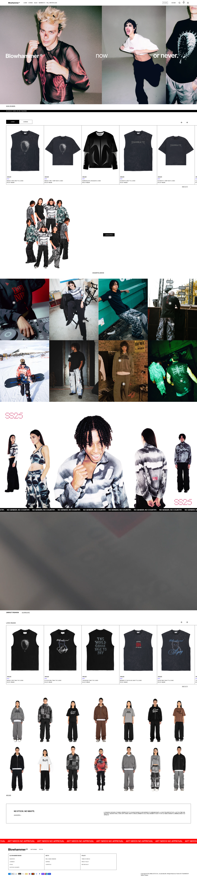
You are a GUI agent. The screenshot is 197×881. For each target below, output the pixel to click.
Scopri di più (26, 612)
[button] (188, 3)
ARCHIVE (8, 795)
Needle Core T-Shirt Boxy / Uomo (54, 180)
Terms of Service (86, 859)
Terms (142, 875)
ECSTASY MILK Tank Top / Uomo (53, 680)
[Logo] (14, 3)
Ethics (11, 864)
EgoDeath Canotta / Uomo (127, 180)
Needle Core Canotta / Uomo (15, 180)
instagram (34, 849)
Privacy (146, 875)
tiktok (41, 849)
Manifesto (12, 859)
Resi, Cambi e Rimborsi (51, 859)
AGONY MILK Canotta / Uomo (166, 680)
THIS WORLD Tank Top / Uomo (90, 680)
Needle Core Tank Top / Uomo (15, 680)
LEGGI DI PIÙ (17, 815)
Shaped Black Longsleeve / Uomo (91, 180)
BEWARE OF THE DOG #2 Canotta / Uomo (131, 680)
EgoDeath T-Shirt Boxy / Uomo (166, 180)
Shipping (48, 861)
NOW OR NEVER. (10, 106)
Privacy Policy (85, 861)
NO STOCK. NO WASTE (14, 867)
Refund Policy (85, 864)
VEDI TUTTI (185, 186)
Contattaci (48, 864)
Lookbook (12, 861)
